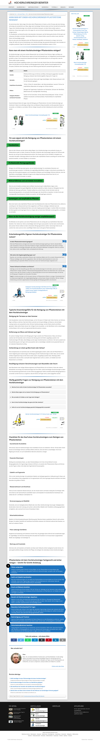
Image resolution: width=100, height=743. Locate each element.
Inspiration (45, 7)
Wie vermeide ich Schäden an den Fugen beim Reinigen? (26, 397)
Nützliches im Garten (26, 734)
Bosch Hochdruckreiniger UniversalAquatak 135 (38, 115)
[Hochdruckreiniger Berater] (10, 4)
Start (15, 14)
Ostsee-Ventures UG (17, 739)
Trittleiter (61, 735)
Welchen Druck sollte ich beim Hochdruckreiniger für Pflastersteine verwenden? (32, 387)
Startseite (11, 7)
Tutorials (54, 7)
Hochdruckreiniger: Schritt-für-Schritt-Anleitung (19, 709)
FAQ (27, 14)
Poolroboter (43, 735)
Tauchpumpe (55, 735)
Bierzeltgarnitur (51, 734)
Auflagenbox (69, 734)
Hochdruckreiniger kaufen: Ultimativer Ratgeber (18, 721)
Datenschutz (84, 739)
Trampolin (70, 735)
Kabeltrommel (44, 734)
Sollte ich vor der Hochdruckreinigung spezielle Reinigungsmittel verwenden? (31, 407)
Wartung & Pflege (33, 7)
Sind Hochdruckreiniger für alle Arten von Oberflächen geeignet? (26, 682)
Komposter (39, 734)
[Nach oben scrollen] (97, 740)
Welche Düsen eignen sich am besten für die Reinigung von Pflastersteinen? (30, 392)
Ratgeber (71, 7)
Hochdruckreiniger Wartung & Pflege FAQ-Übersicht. (34, 696)
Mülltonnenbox (75, 734)
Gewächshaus (58, 734)
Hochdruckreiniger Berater (31, 2)
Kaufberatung (21, 7)
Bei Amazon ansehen (52, 120)
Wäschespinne (33, 734)
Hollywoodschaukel (36, 735)
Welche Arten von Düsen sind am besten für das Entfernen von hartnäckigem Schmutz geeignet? (34, 690)
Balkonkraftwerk (49, 735)
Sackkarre (30, 735)
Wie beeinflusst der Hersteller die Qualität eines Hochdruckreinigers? (27, 686)
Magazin (63, 7)
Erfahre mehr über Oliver (58, 666)
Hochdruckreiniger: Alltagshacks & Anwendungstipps (17, 717)
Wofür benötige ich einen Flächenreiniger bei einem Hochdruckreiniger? (28, 678)
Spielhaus (65, 735)
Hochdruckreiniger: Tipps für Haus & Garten (19, 712)
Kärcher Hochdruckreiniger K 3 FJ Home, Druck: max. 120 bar (41, 414)
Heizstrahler (63, 734)
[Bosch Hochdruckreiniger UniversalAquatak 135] (80, 60)
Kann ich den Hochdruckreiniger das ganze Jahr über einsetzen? (27, 402)
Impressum (90, 739)
